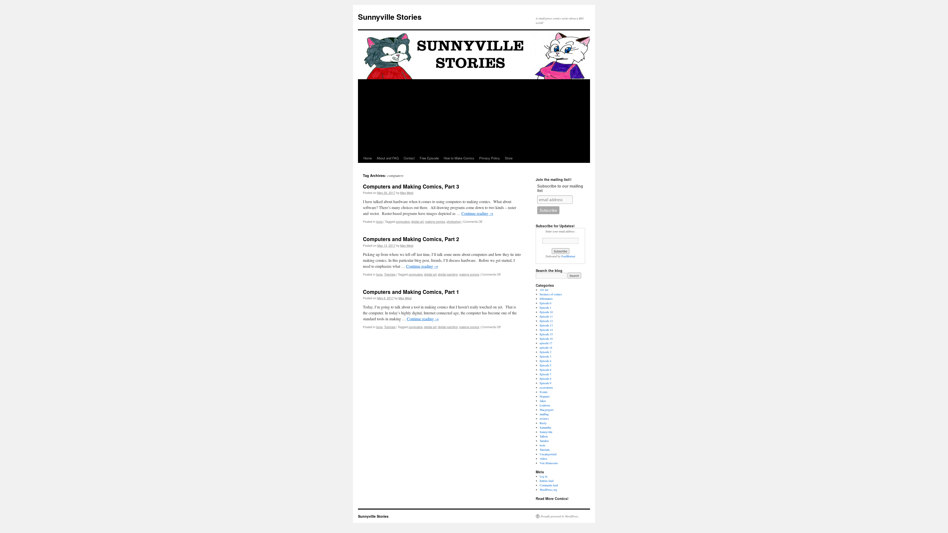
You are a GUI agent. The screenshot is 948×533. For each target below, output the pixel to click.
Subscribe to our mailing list (560, 188)
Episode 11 (546, 316)
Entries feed (546, 481)
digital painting (448, 274)
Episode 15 (546, 334)
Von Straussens (549, 463)
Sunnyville (546, 432)
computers (403, 221)
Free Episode (429, 158)
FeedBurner (568, 256)
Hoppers (545, 396)
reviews (544, 418)
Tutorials (389, 274)
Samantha (545, 427)
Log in (543, 476)
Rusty (543, 423)
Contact (409, 158)
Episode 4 (545, 361)
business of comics (551, 294)
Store (509, 158)
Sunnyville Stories (390, 16)
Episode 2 (545, 352)
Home (367, 158)
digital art (417, 221)
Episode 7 (545, 374)
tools (379, 221)
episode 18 (546, 347)
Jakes (543, 401)
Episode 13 (546, 325)
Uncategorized (548, 454)
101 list (544, 290)
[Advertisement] (474, 116)
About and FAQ (388, 158)
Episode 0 (545, 303)
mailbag (544, 414)
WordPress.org (548, 490)
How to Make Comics (459, 158)
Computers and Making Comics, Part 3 (411, 186)
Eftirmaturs (546, 299)
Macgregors (547, 410)
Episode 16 (546, 339)
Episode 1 (545, 307)
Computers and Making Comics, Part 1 (411, 291)
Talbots (544, 436)
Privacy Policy (489, 158)
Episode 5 (545, 365)
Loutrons (545, 405)
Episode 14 (546, 330)
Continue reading (477, 213)
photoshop (454, 221)
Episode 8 (545, 379)
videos (543, 458)
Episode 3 (545, 356)
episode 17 (546, 343)
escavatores (546, 387)
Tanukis (544, 441)
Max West (406, 192)
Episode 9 (545, 383)
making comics (435, 221)
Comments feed (549, 485)
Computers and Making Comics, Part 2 (411, 239)
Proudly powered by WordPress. (560, 516)
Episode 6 (545, 370)
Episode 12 (546, 321)
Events (544, 392)
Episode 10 (546, 312)
